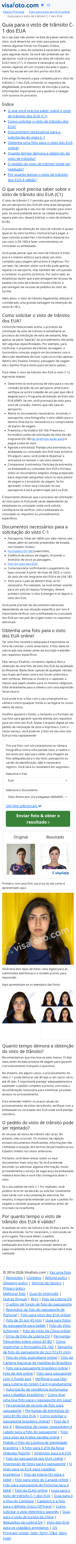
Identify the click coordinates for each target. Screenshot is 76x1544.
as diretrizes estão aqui (48, 439)
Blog (34, 1299)
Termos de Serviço (46, 1283)
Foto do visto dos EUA (22, 564)
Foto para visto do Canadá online (41, 1479)
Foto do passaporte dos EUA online (34, 1458)
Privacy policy (14, 1288)
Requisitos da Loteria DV (23, 1522)
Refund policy (56, 1277)
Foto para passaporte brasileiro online (37, 1368)
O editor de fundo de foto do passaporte (39, 1304)
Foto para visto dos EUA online (49, 12)
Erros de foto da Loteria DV (28, 1336)
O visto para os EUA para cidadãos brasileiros (37, 1469)
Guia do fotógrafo (44, 1293)
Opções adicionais (22, 805)
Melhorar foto (14, 1293)
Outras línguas (15, 1299)
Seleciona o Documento (22, 790)
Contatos (34, 1277)
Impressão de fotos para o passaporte (34, 1463)
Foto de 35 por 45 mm (24, 1320)
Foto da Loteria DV (57, 1299)
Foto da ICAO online (31, 1490)
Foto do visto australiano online (31, 1357)
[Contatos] (48, 5)
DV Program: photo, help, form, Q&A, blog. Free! (35, 1533)
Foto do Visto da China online (46, 1330)
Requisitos (14, 1277)
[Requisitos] (42, 5)
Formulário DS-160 (20, 551)
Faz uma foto (60, 1272)
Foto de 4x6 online (18, 1373)
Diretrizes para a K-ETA (52, 1453)
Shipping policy (15, 1283)
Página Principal (13, 12)
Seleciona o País (16, 774)
